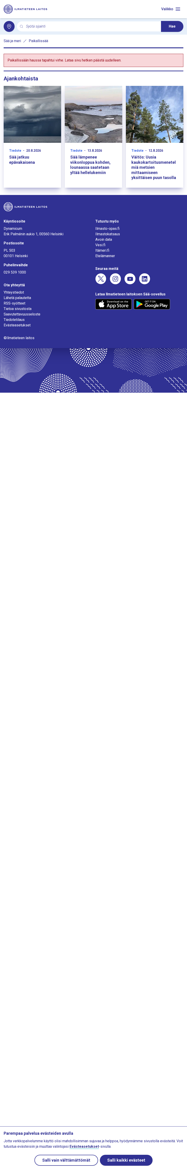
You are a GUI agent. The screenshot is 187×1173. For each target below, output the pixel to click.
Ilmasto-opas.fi (107, 228)
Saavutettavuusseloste (22, 314)
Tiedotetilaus (14, 320)
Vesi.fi (100, 245)
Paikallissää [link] (38, 41)
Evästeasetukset (17, 325)
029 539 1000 (15, 272)
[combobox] (91, 26)
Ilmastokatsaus (107, 234)
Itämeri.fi (102, 250)
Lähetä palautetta (17, 298)
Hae (172, 26)
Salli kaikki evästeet (126, 1160)
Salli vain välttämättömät (66, 1160)
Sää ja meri (12, 41)
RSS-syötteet (14, 303)
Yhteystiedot (14, 292)
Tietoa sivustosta (17, 309)
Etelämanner (105, 256)
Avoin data (103, 239)
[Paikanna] (9, 26)
